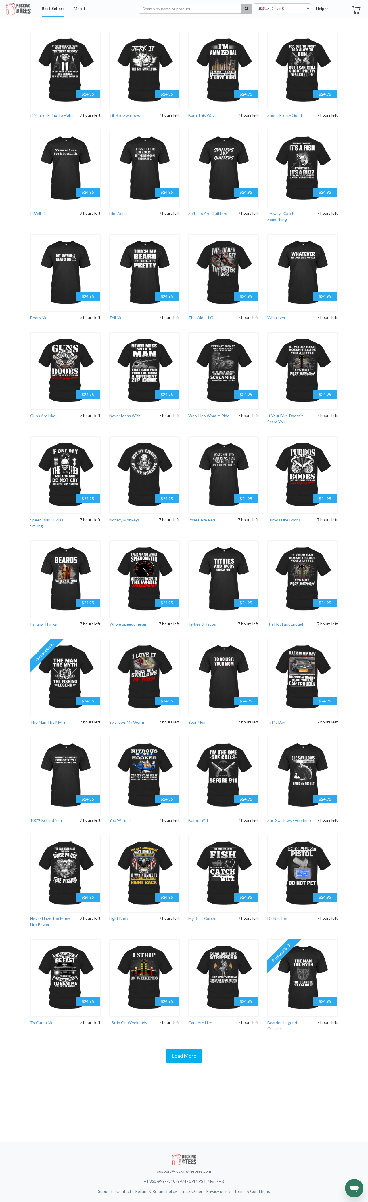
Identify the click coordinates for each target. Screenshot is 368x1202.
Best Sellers (53, 8)
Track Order (191, 1191)
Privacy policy (218, 1191)
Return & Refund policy (156, 1191)
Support (105, 1191)
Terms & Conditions (252, 1191)
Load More (184, 1055)
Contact (123, 1191)
